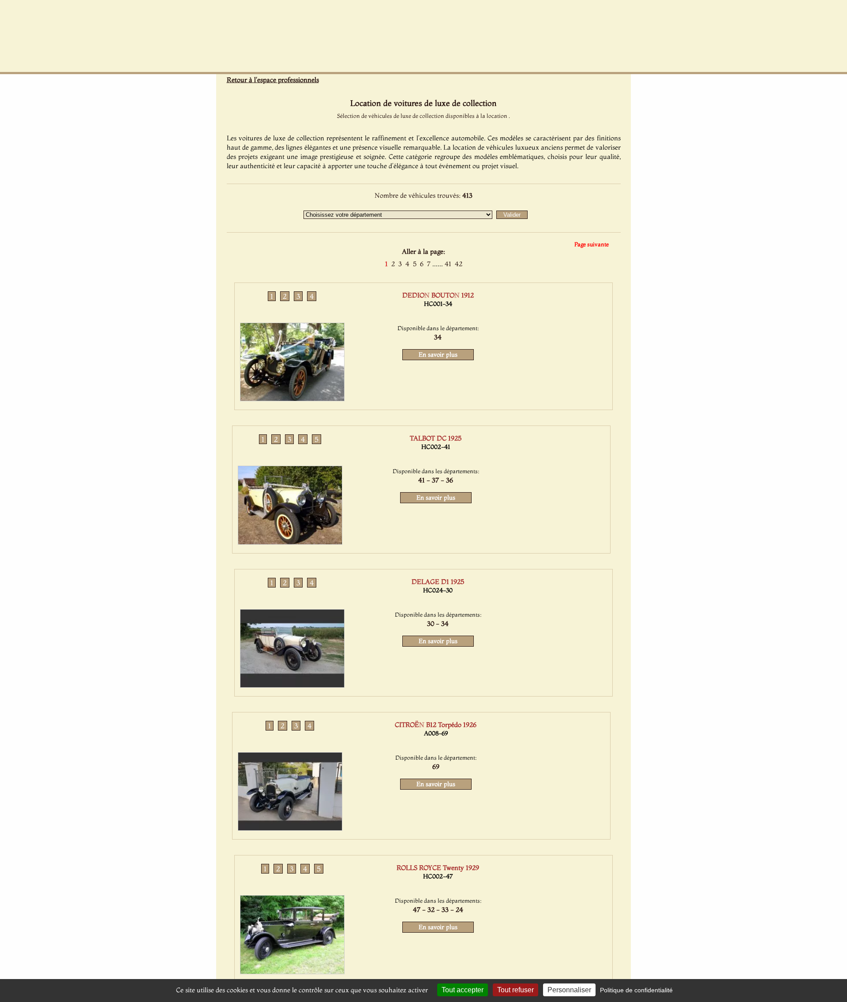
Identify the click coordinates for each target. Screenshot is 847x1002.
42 (458, 264)
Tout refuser (515, 990)
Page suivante (591, 244)
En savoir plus (438, 354)
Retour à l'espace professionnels (273, 79)
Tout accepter (462, 990)
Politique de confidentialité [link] (636, 990)
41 (448, 264)
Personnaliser (569, 990)
